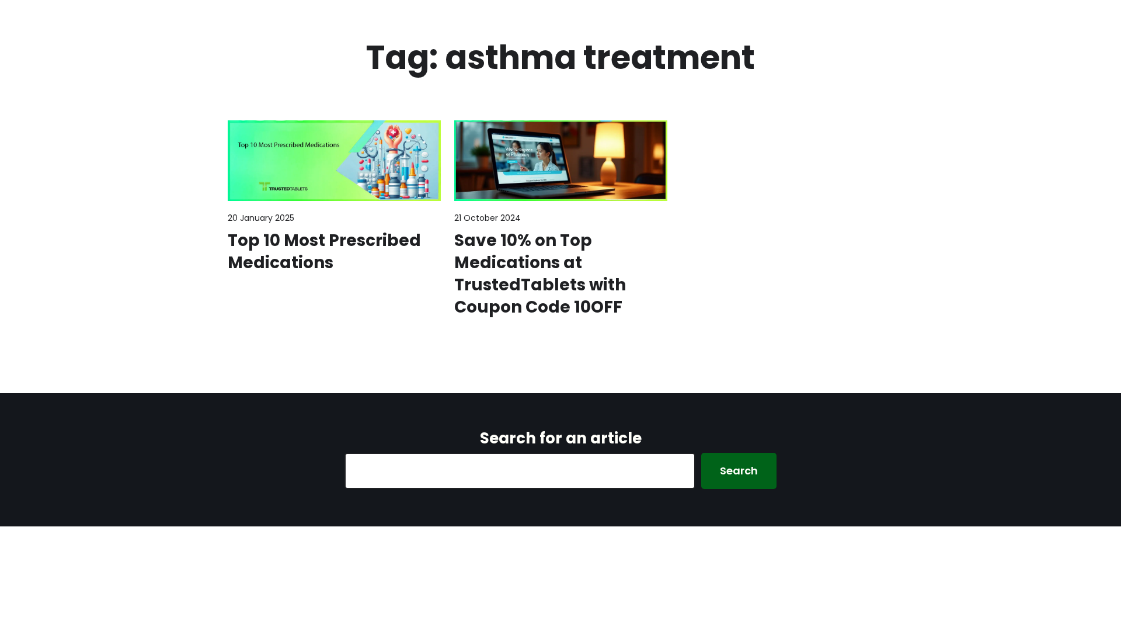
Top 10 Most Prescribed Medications (324, 252)
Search (739, 470)
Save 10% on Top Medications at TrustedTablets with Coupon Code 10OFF (540, 274)
